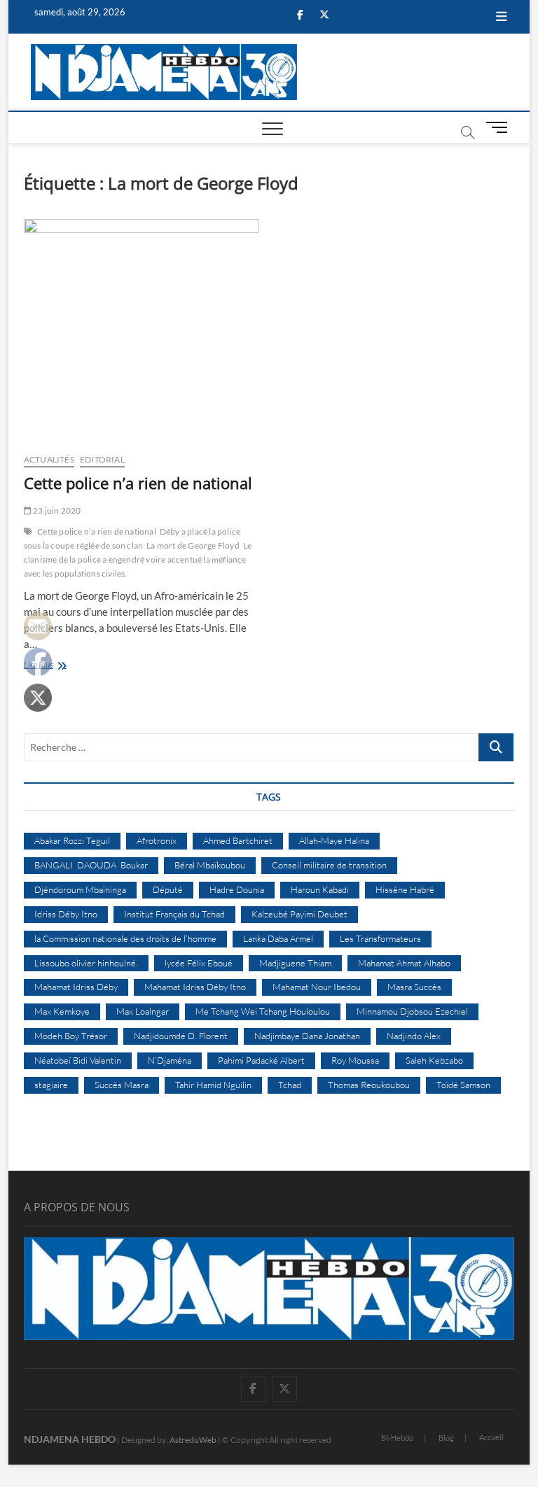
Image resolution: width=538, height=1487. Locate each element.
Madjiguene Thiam (295, 962)
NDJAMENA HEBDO (70, 1439)
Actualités (49, 459)
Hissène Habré (404, 889)
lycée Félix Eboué (199, 962)
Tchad (289, 1084)
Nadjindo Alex (414, 1035)
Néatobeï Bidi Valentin (77, 1060)
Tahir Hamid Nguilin (213, 1084)
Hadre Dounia (236, 889)
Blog (446, 1437)
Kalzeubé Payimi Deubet (299, 913)
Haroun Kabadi (320, 889)
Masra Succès (414, 986)
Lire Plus (52, 665)
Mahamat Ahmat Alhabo (404, 962)
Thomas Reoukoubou (369, 1084)
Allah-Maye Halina (334, 840)
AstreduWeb (193, 1440)
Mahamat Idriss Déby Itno (195, 986)
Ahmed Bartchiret (238, 840)
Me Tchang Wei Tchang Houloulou (262, 1011)
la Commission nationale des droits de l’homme (125, 938)
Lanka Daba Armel (278, 938)
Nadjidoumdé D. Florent (181, 1035)
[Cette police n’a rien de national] (141, 330)
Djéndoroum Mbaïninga (80, 889)
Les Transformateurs (380, 938)
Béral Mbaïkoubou (209, 865)
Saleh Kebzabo (434, 1060)
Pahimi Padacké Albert (261, 1060)
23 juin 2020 (56, 510)
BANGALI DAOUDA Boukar (91, 865)
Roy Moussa (355, 1060)
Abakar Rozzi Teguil (72, 840)
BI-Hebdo (397, 1437)
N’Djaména (169, 1060)
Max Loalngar (142, 1011)
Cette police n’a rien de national (138, 482)
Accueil (491, 1437)
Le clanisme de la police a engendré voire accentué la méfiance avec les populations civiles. (137, 559)
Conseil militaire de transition (329, 865)
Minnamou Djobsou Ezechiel (412, 1011)
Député (168, 889)
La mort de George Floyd (193, 545)
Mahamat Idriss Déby (76, 986)
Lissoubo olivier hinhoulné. (86, 962)
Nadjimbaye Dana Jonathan (307, 1035)
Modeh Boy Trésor (70, 1035)
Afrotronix (157, 840)
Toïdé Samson (463, 1084)
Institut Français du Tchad (174, 913)
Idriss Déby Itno (65, 913)
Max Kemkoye (62, 1011)
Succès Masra (122, 1084)
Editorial (102, 459)
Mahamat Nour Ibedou (317, 986)
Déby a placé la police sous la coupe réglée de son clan (132, 538)
